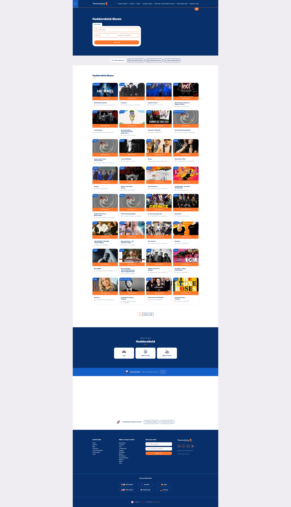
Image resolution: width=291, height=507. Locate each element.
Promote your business (151, 421)
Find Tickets (158, 98)
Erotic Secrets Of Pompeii (155, 297)
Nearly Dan (178, 214)
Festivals (192, 3)
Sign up (73, 267)
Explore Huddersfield (173, 60)
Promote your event (167, 421)
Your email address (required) (67, 249)
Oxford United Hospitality (182, 130)
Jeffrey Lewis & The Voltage (154, 269)
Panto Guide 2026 (182, 3)
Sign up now (159, 453)
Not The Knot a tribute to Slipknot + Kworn (182, 103)
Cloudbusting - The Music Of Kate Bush (182, 187)
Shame (150, 159)
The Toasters (152, 241)
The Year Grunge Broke (155, 214)
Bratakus (177, 241)
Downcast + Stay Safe (154, 130)
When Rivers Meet (180, 159)
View (163, 372)
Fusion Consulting (156, 502)
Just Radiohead (152, 186)
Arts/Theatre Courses (167, 3)
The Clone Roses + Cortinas (180, 298)
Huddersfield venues (155, 60)
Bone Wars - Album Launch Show (180, 269)
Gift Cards (158, 3)
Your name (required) (65, 257)
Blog (197, 3)
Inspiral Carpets (152, 102)
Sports (150, 3)
